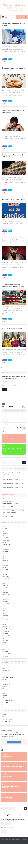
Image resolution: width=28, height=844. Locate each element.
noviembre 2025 (6, 547)
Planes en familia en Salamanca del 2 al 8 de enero (13, 25)
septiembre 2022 (6, 633)
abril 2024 (5, 590)
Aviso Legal (18, 839)
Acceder (5, 714)
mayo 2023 (5, 615)
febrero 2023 (6, 622)
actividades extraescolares (9, 666)
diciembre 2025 (6, 544)
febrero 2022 (6, 649)
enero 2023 (5, 624)
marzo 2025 (5, 565)
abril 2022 (5, 644)
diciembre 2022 (6, 626)
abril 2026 (5, 535)
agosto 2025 (6, 553)
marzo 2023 (5, 619)
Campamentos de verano (8, 673)
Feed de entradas (7, 716)
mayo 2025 (5, 560)
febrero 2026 (6, 540)
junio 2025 (5, 558)
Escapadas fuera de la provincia (10, 682)
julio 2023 (5, 610)
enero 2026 (5, 542)
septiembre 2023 (6, 606)
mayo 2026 (5, 533)
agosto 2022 (6, 635)
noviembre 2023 (6, 601)
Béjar (4, 668)
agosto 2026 (6, 526)
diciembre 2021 (6, 654)
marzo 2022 (5, 647)
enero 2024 (5, 597)
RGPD (16, 841)
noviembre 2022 (6, 628)
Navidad (5, 691)
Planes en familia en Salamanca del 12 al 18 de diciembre (13, 112)
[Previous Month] (23, 407)
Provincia (5, 695)
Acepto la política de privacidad (10, 385)
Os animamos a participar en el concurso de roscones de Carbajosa (13, 69)
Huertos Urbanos (18, 498)
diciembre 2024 (6, 572)
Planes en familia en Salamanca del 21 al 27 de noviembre (13, 156)
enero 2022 (5, 651)
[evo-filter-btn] (3, 404)
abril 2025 (5, 563)
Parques (5, 693)
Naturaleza (5, 688)
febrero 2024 (6, 594)
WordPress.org (6, 721)
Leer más (4, 53)
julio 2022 (5, 638)
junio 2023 (5, 613)
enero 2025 (5, 569)
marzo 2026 (5, 537)
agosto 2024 (6, 581)
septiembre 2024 (6, 579)
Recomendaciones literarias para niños (11, 698)
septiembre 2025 (6, 551)
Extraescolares (6, 684)
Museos (5, 686)
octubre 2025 (6, 549)
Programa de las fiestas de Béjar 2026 (11, 477)
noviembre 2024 (6, 574)
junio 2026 (5, 531)
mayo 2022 (5, 642)
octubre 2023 (6, 604)
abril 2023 (5, 617)
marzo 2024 (5, 592)
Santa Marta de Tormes (8, 700)
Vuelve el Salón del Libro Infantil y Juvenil (13, 199)
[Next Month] (25, 407)
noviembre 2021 (6, 656)
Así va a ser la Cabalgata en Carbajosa (12, 329)
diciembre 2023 (6, 599)
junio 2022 (5, 640)
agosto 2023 (6, 608)
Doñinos (5, 679)
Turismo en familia (7, 704)
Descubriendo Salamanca (8, 677)
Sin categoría (6, 702)
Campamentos (6, 670)
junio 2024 (5, 585)
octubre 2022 (6, 631)
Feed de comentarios (7, 719)
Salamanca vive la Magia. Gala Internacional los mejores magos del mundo (14, 241)
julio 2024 (5, 583)
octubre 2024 (6, 576)
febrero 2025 (6, 567)
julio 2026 (5, 528)
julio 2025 (5, 556)
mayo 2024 (5, 588)
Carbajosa (5, 675)
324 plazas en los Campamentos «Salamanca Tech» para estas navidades (13, 285)
